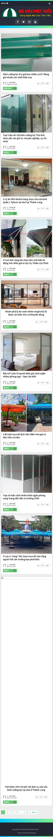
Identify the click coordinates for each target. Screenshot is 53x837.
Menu (3, 3)
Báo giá (7, 88)
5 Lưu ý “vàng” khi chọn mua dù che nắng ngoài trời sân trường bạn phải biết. (24, 558)
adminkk (12, 82)
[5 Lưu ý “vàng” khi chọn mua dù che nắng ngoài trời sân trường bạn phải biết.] (26, 535)
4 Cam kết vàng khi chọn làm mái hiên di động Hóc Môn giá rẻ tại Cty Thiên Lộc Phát (25, 261)
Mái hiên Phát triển (32, 829)
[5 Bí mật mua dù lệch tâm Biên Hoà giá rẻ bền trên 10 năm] (26, 413)
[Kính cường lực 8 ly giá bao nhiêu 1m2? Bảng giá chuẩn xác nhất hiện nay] (26, 52)
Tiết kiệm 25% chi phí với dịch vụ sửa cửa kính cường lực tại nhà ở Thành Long (26, 788)
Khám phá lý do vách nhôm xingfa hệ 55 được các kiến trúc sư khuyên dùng (26, 313)
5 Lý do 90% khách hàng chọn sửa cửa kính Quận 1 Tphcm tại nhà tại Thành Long (25, 201)
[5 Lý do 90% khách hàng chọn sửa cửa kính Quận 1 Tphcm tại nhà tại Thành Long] (26, 178)
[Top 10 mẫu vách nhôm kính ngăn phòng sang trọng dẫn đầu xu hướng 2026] (26, 474)
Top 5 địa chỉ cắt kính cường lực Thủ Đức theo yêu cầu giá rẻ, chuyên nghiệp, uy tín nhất (25, 138)
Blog (6, 152)
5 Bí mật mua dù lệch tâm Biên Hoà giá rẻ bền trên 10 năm (24, 436)
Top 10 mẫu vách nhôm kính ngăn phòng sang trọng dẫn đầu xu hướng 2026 (24, 497)
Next (34, 812)
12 (27, 812)
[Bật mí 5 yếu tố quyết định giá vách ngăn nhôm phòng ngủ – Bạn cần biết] (26, 352)
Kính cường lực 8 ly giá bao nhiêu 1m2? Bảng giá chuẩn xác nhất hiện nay (26, 76)
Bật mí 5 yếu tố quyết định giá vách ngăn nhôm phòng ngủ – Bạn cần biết (24, 375)
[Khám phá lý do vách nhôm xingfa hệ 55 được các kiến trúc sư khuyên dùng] (26, 294)
